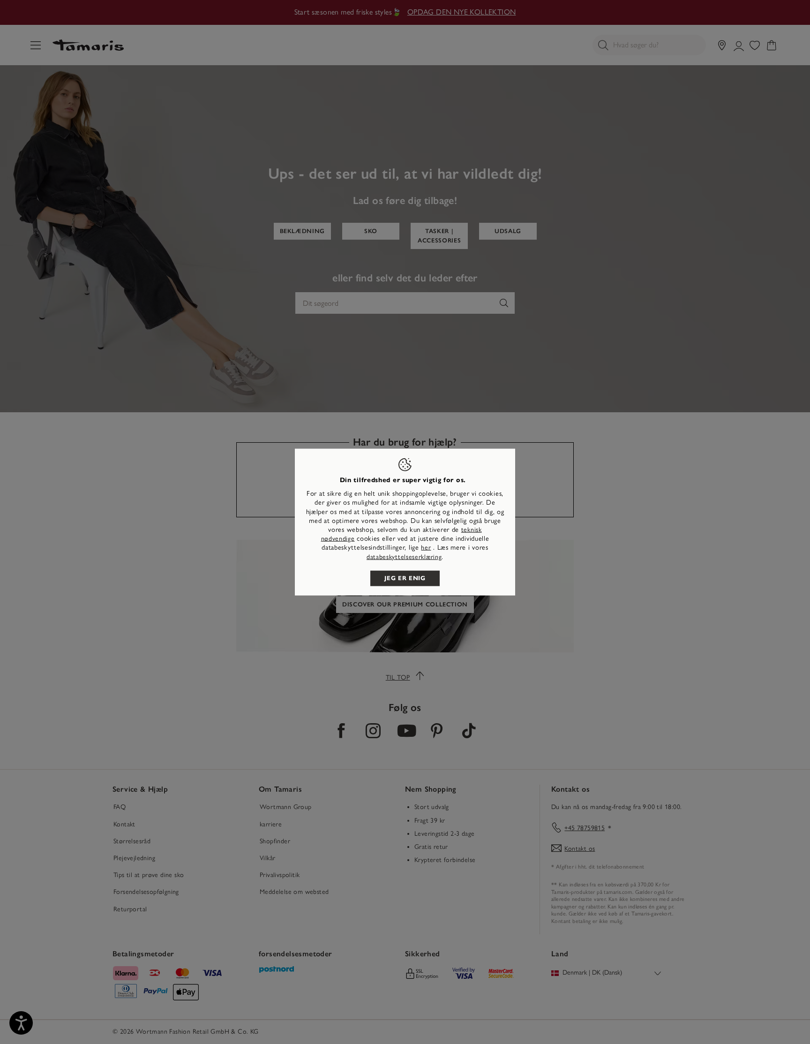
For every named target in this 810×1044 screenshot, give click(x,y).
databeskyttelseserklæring (404, 556)
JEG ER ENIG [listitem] (404, 578)
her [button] (426, 548)
